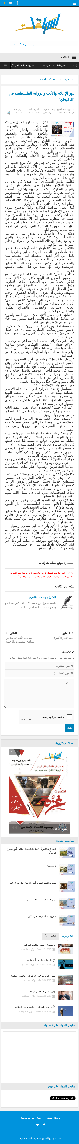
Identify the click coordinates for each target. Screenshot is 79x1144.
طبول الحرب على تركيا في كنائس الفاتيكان (32, 975)
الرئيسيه (69, 79)
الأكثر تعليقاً (50, 936)
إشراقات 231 (60, 829)
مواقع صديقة (27, 1117)
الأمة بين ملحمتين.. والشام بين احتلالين (34, 1007)
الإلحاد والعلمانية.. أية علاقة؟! (39, 960)
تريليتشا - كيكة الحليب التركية (39, 944)
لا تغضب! (51, 865)
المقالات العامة (48, 79)
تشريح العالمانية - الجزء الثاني (65, 65)
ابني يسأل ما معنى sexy (42, 991)
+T (15, 112)
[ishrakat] (39, 23)
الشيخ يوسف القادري (52, 109)
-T (22, 112)
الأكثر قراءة (67, 936)
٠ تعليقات (25, 949)
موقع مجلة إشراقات (51, 562)
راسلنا (40, 1117)
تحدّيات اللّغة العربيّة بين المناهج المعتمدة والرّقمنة (20, 637)
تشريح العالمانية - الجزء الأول (33, 65)
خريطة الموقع (54, 1117)
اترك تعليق (47, 112)
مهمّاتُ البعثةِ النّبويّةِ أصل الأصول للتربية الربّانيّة (33, 882)
